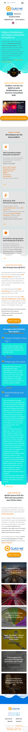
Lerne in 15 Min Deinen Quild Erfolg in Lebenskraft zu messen (14, 615)
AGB (20, 729)
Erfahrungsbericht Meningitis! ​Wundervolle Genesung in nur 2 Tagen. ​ (14, 659)
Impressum (18, 728)
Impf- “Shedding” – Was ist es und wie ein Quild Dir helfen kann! (14, 637)
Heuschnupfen (7, 176)
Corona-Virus (7, 174)
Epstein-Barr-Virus (8, 171)
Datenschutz (10, 728)
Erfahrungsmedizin (7, 514)
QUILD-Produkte (6, 543)
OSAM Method (19, 726)
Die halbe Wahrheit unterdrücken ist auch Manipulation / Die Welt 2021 (14, 681)
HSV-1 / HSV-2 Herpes (9, 167)
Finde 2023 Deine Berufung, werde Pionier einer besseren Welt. (14, 571)
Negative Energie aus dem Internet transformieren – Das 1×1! (14, 593)
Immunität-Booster (10, 208)
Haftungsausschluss (12, 729)
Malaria (5, 172)
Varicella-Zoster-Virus (9, 169)
